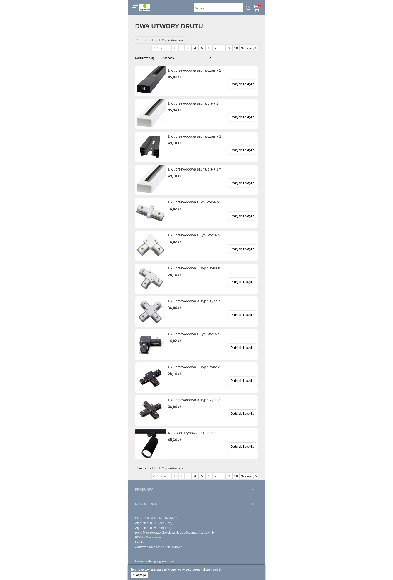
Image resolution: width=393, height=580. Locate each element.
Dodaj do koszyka (242, 84)
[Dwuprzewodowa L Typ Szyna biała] (150, 246)
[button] (135, 8)
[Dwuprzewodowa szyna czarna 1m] (150, 147)
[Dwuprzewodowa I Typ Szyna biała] (150, 213)
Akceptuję (139, 575)
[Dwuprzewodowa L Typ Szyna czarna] (150, 344)
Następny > (249, 48)
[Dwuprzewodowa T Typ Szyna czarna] (150, 377)
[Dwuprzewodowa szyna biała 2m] (150, 114)
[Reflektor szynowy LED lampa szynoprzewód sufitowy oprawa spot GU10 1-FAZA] (150, 443)
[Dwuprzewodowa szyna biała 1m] (150, 180)
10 (236, 48)
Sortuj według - (146, 58)
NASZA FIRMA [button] (146, 504)
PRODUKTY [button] (144, 489)
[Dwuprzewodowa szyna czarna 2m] (150, 81)
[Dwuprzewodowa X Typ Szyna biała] (150, 311)
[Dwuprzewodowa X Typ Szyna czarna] (150, 410)
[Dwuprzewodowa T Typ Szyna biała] (150, 279)
